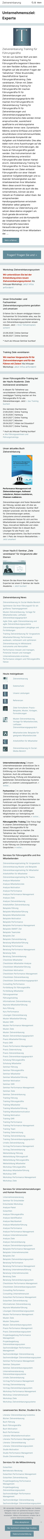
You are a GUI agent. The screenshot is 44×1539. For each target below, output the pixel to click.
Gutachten (7, 1211)
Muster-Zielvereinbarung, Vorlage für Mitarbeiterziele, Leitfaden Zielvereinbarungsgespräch (19, 615)
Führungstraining (10, 998)
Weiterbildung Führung (13, 1153)
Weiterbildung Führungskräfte (16, 1160)
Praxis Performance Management (18, 1046)
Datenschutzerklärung (22, 1534)
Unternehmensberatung (13, 1197)
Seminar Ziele (9, 1091)
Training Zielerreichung (13, 1132)
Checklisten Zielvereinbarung (16, 977)
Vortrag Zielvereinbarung (14, 1149)
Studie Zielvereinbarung (13, 1456)
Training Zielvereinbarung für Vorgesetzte (21, 634)
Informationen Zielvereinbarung (17, 1001)
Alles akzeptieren (22, 1522)
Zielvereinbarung (11, 2)
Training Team (9, 1129)
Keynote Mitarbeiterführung (15, 1005)
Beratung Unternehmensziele (15, 1273)
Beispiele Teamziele (11, 932)
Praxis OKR (8, 1042)
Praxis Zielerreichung (12, 1049)
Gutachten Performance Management (19, 1297)
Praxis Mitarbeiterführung (14, 1039)
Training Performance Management (18, 1125)
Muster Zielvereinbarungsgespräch (18, 1036)
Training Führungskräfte (13, 1101)
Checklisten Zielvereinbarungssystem (19, 1287)
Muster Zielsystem (11, 1321)
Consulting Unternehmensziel (16, 1293)
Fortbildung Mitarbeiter (13, 991)
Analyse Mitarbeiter (11, 880)
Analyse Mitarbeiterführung (15, 1224)
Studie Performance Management (18, 1453)
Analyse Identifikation (12, 1218)
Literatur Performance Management (19, 1439)
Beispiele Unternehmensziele (15, 1252)
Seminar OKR (8, 1084)
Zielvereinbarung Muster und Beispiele (20, 867)
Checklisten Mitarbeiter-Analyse (17, 963)
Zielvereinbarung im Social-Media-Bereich (21, 602)
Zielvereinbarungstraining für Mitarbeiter (21, 870)
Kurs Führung (8, 1008)
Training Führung (10, 1098)
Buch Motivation (10, 1429)
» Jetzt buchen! (20, 586)
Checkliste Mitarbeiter (13, 960)
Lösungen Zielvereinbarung (15, 1015)
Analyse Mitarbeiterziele (13, 884)
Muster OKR (8, 1022)
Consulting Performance (14, 984)
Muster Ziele (8, 1029)
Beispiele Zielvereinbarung (14, 939)
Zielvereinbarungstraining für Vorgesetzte (21, 863)
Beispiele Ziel (9, 936)
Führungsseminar (10, 994)
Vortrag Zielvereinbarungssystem (17, 1388)
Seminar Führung (10, 1067)
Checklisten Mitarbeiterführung (17, 967)
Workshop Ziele (10, 1180)
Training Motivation (11, 1115)
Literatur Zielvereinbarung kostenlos (19, 1415)
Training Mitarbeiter (11, 1105)
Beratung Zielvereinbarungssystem (18, 1280)
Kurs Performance (11, 1011)
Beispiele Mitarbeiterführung (15, 911)
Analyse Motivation (11, 887)
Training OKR (8, 1118)
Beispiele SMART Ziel (12, 929)
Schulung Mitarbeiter (12, 1063)
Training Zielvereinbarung (14, 1136)
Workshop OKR (9, 1174)
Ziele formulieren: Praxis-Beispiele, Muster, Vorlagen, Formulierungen (25, 710)
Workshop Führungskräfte (14, 1167)
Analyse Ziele (9, 898)
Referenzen (18, 700)
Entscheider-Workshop (13, 1204)
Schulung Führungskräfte (14, 1060)
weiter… (6, 785)
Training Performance (12, 1122)
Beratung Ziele (9, 953)
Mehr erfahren (11, 240)
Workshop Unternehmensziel (15, 1395)
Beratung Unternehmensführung (17, 1269)
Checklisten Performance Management (20, 973)
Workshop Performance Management (19, 1177)
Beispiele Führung (10, 908)
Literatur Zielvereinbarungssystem (18, 1446)
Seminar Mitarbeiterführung (15, 1077)
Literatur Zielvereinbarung (14, 1442)
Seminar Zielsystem (11, 1364)
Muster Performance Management (18, 1025)
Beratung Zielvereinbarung (14, 956)
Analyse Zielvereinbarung (14, 901)
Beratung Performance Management (19, 949)
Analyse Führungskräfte (13, 1214)
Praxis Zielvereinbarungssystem (17, 1331)
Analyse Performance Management (18, 894)
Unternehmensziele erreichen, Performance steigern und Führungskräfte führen (21, 659)
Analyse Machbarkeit (12, 1221)
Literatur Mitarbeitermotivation (16, 1435)
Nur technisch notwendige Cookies (22, 1528)
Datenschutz (18, 686)
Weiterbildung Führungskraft (15, 1156)
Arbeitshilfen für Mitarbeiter (25, 741)
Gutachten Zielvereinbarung (15, 1300)
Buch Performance (11, 1432)
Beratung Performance (13, 946)
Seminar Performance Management (18, 1087)
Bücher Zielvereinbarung (13, 1418)
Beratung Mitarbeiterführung (15, 942)
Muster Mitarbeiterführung (14, 1018)
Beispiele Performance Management (19, 925)
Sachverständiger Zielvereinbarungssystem (22, 1357)
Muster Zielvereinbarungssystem (17, 1325)
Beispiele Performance (13, 922)
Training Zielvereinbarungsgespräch (18, 1139)
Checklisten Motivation (13, 970)
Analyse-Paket (9, 1207)
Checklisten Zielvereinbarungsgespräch (20, 980)
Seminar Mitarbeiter (11, 1074)
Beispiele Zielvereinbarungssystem (18, 1259)
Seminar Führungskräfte (13, 1070)
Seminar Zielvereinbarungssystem (18, 1368)
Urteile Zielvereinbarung (13, 1143)
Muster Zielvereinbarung (13, 1032)
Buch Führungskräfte (12, 1425)
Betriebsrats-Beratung (12, 1470)
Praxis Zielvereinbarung (13, 1053)
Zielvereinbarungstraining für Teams (19, 877)
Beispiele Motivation (12, 918)
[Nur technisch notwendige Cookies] (41, 1522)
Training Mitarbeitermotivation (16, 1111)
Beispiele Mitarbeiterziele (14, 915)
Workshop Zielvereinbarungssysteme (19, 1402)
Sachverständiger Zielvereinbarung (18, 1354)
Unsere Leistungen (21, 693)
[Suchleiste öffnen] (32, 2)
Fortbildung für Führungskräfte (16, 987)
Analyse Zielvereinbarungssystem (18, 1245)
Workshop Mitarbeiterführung (16, 1170)
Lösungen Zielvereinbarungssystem (18, 1311)
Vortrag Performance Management (18, 1146)
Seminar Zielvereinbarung (14, 1094)
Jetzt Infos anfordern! (25, 367)
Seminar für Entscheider (13, 1200)
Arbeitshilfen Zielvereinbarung (16, 904)
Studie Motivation (11, 1449)
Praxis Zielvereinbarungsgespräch (18, 1056)
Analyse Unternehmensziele (15, 1235)
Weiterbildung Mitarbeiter (14, 1163)
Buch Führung (9, 1422)
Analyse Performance (12, 891)
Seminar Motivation (11, 1080)
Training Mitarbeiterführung (15, 1108)
